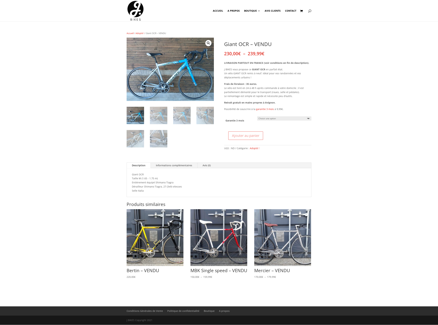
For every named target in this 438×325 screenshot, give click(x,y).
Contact (290, 11)
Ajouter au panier (245, 135)
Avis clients (273, 11)
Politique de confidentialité (183, 311)
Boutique (250, 11)
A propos (234, 11)
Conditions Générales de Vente (145, 311)
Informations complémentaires (174, 165)
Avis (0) (207, 165)
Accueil (218, 11)
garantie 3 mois (265, 109)
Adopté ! (140, 33)
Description (138, 165)
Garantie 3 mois (235, 120)
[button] (208, 43)
